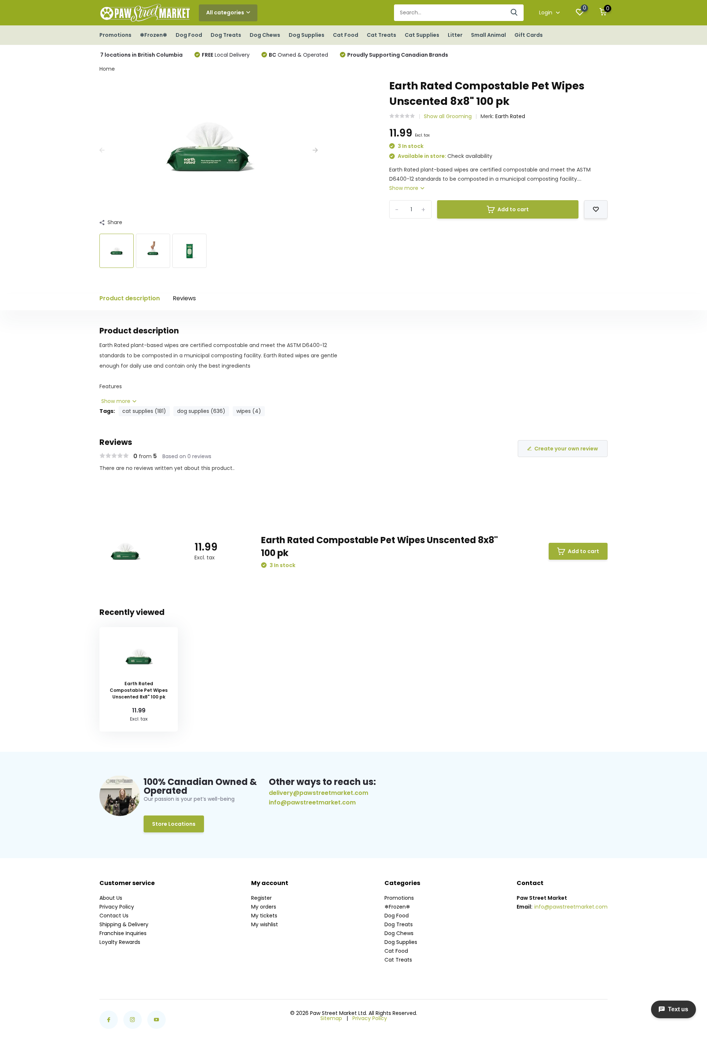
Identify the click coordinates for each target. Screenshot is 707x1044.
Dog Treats (226, 35)
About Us (110, 898)
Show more (404, 188)
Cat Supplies (422, 35)
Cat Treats (381, 35)
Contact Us (114, 915)
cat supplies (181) (144, 411)
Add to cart (513, 209)
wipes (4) (248, 411)
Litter (455, 35)
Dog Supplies (306, 35)
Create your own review (566, 448)
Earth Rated (510, 116)
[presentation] (102, 150)
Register (261, 898)
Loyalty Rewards (119, 942)
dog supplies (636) (201, 411)
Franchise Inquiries (123, 933)
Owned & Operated (298, 55)
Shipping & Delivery (123, 924)
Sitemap (331, 1018)
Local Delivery (226, 55)
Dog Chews (265, 35)
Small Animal (488, 35)
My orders (263, 906)
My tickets (264, 915)
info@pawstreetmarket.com (312, 803)
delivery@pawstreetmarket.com (318, 793)
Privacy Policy (116, 906)
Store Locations (174, 824)
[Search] (514, 12)
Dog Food (189, 35)
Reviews (184, 298)
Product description (129, 298)
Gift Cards (528, 35)
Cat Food (345, 35)
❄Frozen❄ (153, 35)
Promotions (115, 35)
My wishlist (264, 924)
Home (107, 68)
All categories (225, 12)
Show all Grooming (448, 116)
